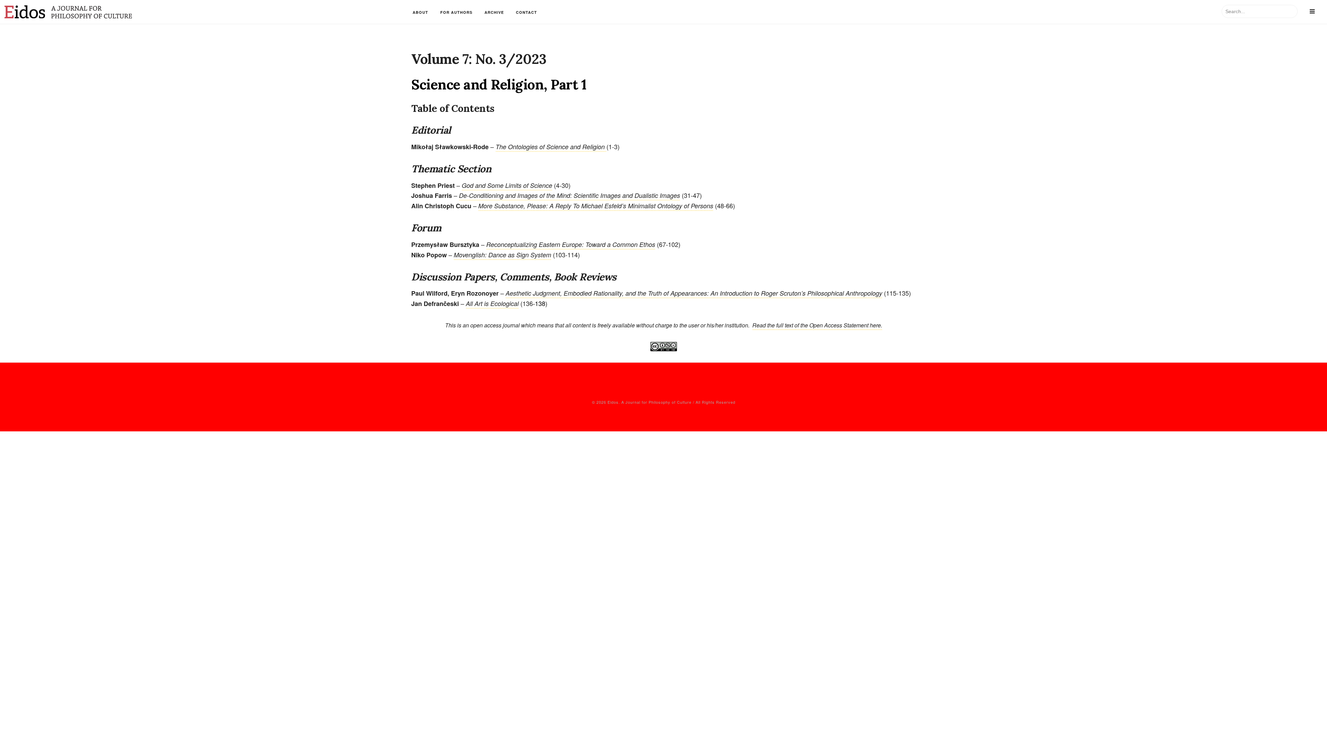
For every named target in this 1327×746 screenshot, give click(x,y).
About (420, 12)
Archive (494, 12)
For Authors (456, 12)
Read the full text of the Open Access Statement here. (817, 325)
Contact (526, 12)
